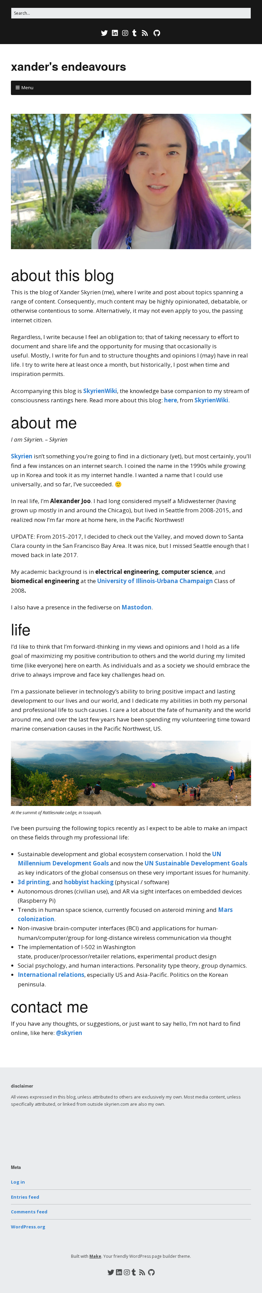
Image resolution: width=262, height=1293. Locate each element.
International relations (51, 975)
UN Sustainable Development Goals (196, 863)
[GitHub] (156, 33)
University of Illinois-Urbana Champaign (155, 581)
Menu (27, 87)
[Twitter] (105, 33)
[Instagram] (125, 33)
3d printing (33, 882)
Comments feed (29, 1212)
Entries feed (25, 1197)
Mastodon (136, 607)
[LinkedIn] (115, 33)
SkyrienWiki (100, 391)
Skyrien (21, 456)
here (170, 400)
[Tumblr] (134, 33)
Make (95, 1256)
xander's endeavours (68, 66)
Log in (18, 1182)
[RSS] (145, 33)
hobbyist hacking (89, 882)
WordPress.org (28, 1227)
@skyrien (69, 1033)
